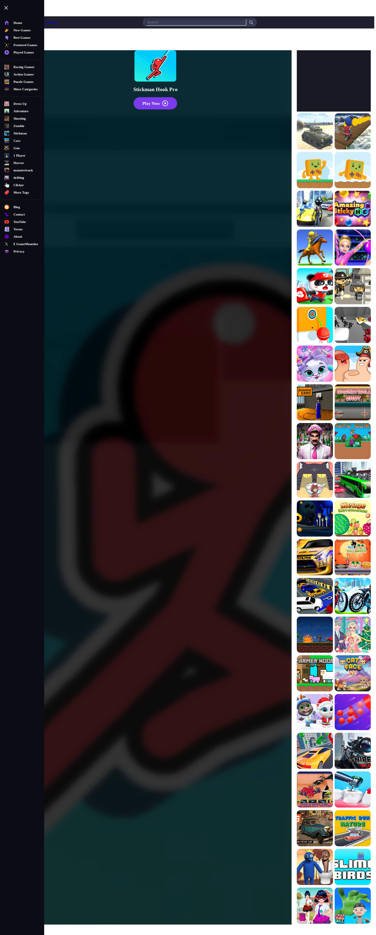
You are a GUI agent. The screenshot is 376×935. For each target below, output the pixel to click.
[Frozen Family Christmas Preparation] (353, 635)
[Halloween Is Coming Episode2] (315, 518)
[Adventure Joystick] (315, 170)
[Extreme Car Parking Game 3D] (315, 596)
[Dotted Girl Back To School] (315, 906)
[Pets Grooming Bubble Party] (315, 364)
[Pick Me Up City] (315, 751)
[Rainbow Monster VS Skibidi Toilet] (315, 867)
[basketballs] (315, 402)
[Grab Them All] (353, 906)
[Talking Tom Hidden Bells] (315, 712)
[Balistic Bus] (353, 286)
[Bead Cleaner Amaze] (353, 712)
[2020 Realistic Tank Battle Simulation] (315, 131)
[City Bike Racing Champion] (353, 596)
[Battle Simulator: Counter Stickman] (353, 325)
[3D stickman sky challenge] (353, 131)
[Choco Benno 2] (353, 441)
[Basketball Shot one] (353, 402)
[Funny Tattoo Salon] (315, 789)
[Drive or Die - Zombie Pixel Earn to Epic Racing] (315, 635)
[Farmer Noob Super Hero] (315, 673)
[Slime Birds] (353, 867)
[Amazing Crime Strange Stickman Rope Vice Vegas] (315, 209)
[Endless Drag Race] (315, 557)
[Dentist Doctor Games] (353, 789)
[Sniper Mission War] (353, 751)
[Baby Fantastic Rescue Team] (315, 286)
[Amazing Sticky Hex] (353, 209)
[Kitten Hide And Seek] (315, 480)
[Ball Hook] (315, 325)
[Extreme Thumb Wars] (353, 364)
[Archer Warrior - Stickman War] (315, 247)
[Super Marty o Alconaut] (315, 441)
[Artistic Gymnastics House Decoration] (353, 247)
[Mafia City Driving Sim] (315, 828)
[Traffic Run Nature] (353, 828)
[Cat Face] (353, 673)
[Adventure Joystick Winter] (353, 170)
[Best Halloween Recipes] (353, 557)
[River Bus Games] (353, 480)
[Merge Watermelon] (353, 518)
